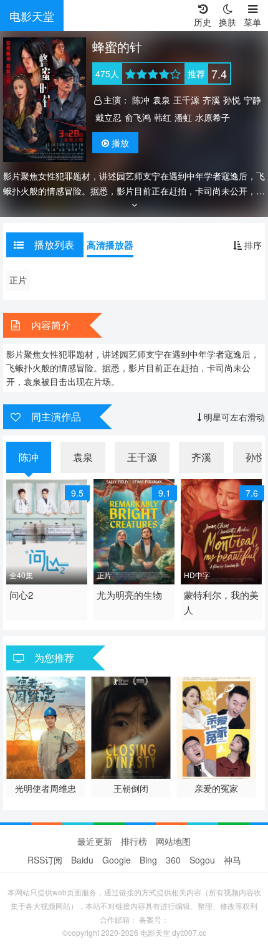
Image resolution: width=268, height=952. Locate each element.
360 (173, 860)
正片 (18, 280)
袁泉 (161, 99)
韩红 (162, 117)
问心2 (21, 594)
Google (116, 860)
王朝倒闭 (130, 788)
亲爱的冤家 (216, 788)
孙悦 (232, 99)
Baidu (82, 860)
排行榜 (134, 841)
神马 (232, 860)
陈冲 (141, 99)
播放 (120, 142)
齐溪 (211, 99)
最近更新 (94, 841)
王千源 (186, 99)
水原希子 (212, 117)
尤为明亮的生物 (129, 594)
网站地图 (173, 841)
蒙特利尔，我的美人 (221, 602)
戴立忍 (108, 117)
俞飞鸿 (138, 117)
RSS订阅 (44, 860)
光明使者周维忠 (45, 788)
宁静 (252, 99)
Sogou (202, 860)
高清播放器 (110, 245)
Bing (148, 860)
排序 (252, 245)
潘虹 (183, 117)
